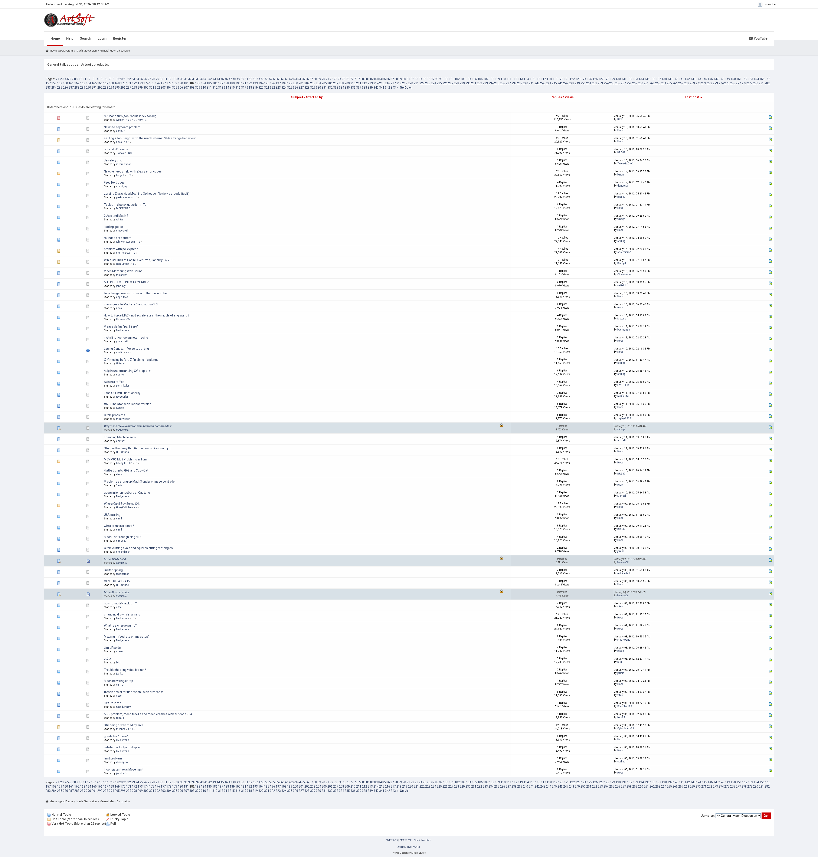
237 (508, 83)
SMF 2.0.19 (392, 840)
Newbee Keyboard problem (122, 127)
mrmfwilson (123, 418)
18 (113, 79)
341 (381, 87)
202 (307, 83)
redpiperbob (122, 573)
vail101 (120, 684)
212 (364, 83)
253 (600, 83)
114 (526, 79)
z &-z (107, 658)
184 (203, 83)
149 (727, 79)
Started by (314, 97)
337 (358, 87)
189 (232, 83)
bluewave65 (123, 319)
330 (318, 87)
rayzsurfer (122, 396)
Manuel (621, 495)
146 (710, 79)
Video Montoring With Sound (123, 271)
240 (525, 83)
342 (387, 87)
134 (641, 79)
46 (226, 79)
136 (652, 79)
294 (111, 87)
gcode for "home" (116, 736)
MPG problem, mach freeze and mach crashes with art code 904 (148, 714)
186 (214, 83)
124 (583, 79)
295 (117, 87)
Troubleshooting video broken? (125, 670)
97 (432, 79)
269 (692, 83)
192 (249, 83)
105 (474, 79)
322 (272, 87)
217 (393, 83)
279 (749, 83)
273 (715, 83)
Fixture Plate (112, 703)
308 (191, 87)
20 (121, 79)
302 (157, 87)
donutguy (121, 186)
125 (589, 79)
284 (53, 87)
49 (238, 79)
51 (246, 79)
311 (209, 87)
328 (307, 87)
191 (243, 83)
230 (468, 83)
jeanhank (121, 773)
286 (65, 87)
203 (312, 83)
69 (319, 79)
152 (744, 79)
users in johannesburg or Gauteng (127, 492)
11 (84, 79)
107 (485, 79)
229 (462, 83)
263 (657, 83)
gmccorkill (122, 230)
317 (243, 87)
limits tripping (113, 570)
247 (565, 83)
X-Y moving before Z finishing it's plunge (131, 359)
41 (206, 79)
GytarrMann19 (625, 728)
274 (721, 83)
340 (376, 87)
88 (396, 79)
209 (347, 83)
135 (647, 79)
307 (186, 87)
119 (554, 79)
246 (560, 83)
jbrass (621, 551)
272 (709, 83)
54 (258, 79)
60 (283, 79)
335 (347, 87)
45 (222, 79)
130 (618, 79)
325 (289, 87)
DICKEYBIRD (123, 208)
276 (732, 83)
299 (140, 87)
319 (255, 87)
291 (94, 87)
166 (99, 83)
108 (491, 79)
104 (468, 79)
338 (364, 87)
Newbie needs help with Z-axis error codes (133, 171)
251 (588, 83)
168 (111, 83)
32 (169, 79)
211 (358, 83)
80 (364, 79)
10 (80, 79)
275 (726, 83)
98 (436, 79)
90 (404, 79)
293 (105, 87)
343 (393, 87)
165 (94, 83)
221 (416, 83)
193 (255, 83)
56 (266, 79)
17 (109, 79)
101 (451, 79)
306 (180, 87)
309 (197, 87)
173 (140, 83)
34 (177, 79)
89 (400, 79)
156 (767, 79)
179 (174, 83)
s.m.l (119, 518)
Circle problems (114, 415)
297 (128, 87)
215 (381, 83)
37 (190, 79)
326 (295, 87)
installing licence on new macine (126, 337)
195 (266, 83)
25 (141, 79)
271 (703, 83)
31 (165, 79)
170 (122, 83)
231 (473, 83)
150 (733, 79)
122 (572, 79)
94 (420, 79)
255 (611, 83)
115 (531, 79)
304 (168, 87)
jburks (119, 673)
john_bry (121, 286)
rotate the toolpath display (122, 747)
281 (761, 83)
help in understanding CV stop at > (127, 370)
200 (295, 83)
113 (520, 79)
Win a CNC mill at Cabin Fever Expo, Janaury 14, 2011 (139, 260)
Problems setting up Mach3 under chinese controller (140, 481)
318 (249, 87)
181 (186, 83)
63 (295, 79)
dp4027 (120, 130)
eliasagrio (122, 762)
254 (606, 83)
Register (120, 38)
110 (503, 79)
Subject (297, 97)
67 (311, 79)
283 (48, 87)
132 (629, 79)
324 (284, 87)
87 (392, 79)
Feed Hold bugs (114, 182)
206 (330, 83)
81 (368, 79)
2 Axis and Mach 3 (116, 215)
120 (560, 79)
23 (133, 79)
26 (145, 79)
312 (214, 87)
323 (278, 87)
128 (606, 79)
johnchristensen (125, 241)
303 (163, 87)
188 (226, 83)
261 (646, 83)
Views (569, 97)
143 (693, 79)
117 (543, 79)
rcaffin (119, 352)
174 (145, 83)
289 (82, 87)
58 (275, 79)
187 (220, 83)
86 (388, 79)
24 (137, 79)
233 (485, 83)
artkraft (120, 441)
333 (335, 87)
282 (767, 83)
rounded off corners (117, 238)
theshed (120, 729)
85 (384, 79)
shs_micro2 (123, 252)
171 (128, 83)
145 (704, 79)
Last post (692, 97)
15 (100, 79)
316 (238, 87)
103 (462, 79)
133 (635, 79)
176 (157, 83)
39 (198, 79)
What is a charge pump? (120, 625)
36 (185, 79)
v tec (118, 607)
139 (670, 79)
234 (491, 83)
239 (519, 83)
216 (387, 83)
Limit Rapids (112, 647)
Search (85, 38)
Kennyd (621, 263)
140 (675, 79)
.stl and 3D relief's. (116, 149)
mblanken (121, 274)
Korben (120, 407)
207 (335, 83)
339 (370, 87)
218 (399, 83)
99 (440, 79)
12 (88, 79)
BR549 (621, 152)
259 (634, 83)
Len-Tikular (122, 385)
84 (380, 79)
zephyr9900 (624, 418)
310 (203, 87)
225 (439, 83)
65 (303, 79)
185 (209, 83)
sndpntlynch (123, 551)
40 (202, 79)
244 (548, 83)
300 (145, 87)
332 (330, 87)
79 (359, 79)
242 (537, 83)
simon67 (121, 540)
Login (102, 38)
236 (502, 83)
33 (173, 79)
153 (750, 79)
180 (180, 83)
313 (220, 87)
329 (312, 87)
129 (612, 79)
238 (514, 83)
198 (284, 83)
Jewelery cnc (113, 160)
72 (331, 79)
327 (301, 87)
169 (117, 83)
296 (122, 87)
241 (531, 83)
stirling (621, 241)
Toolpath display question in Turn (126, 204)
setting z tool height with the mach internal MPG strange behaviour (150, 138)
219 (404, 83)
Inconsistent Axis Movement (123, 769)
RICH (620, 119)
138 (664, 79)
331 (324, 87)
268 (686, 83)
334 (341, 87)
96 (428, 79)
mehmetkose (123, 164)
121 (566, 79)
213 (370, 83)
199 (289, 83)
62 (291, 79)
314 (226, 87)
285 (59, 87)
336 (353, 87)
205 (324, 83)
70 (323, 79)
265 (669, 83)
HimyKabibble (123, 507)
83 (376, 79)
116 (537, 79)
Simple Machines (422, 840)
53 (254, 79)
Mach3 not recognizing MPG (123, 537)
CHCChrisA (122, 452)
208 (341, 83)
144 (698, 79)
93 (416, 79)
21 (125, 79)
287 (71, 87)
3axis (119, 485)
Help (69, 38)
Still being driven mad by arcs (124, 725)
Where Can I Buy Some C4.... (122, 503)
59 (279, 79)
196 (272, 83)
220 (410, 83)
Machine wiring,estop (118, 681)
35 (181, 79)
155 (762, 79)
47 (230, 79)
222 (422, 83)
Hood (620, 130)
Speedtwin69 (123, 706)
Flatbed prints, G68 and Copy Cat (126, 470)
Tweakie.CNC (124, 153)
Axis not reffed (114, 382)
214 (376, 83)
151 (739, 79)
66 (307, 79)
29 (157, 79)
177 (163, 83)
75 (343, 79)
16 (105, 79)
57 (270, 79)
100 (445, 79)
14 (96, 79)
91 (408, 79)
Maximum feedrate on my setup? (127, 636)
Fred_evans (122, 330)
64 (299, 79)
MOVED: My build (115, 559)
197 (278, 83)
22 (129, 79)
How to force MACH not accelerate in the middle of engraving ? (146, 315)
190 (238, 83)
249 (577, 83)
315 (232, 87)
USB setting (112, 514)
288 (76, 87)
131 (623, 79)
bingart (120, 175)
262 (652, 83)
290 (88, 87)
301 (151, 87)
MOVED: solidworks (116, 592)
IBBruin (120, 363)
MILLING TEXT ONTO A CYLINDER (126, 282)
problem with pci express (121, 249)
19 (117, 79)
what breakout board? (119, 526)
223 (427, 83)
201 (301, 83)
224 (433, 83)
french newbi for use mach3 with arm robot (133, 692)
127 (600, 79)
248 (571, 83)
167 (105, 83)
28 (153, 79)
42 (210, 79)
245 (554, 83)
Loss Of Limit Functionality (122, 393)
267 (680, 83)
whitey (120, 219)
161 (71, 83)
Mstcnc (621, 318)
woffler (120, 119)
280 (755, 83)
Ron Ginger (122, 263)
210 (353, 83)
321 (266, 87)
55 (262, 79)
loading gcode (113, 227)
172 (134, 83)
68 (315, 79)
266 (675, 83)
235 (496, 83)
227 (450, 83)
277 (738, 83)
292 (99, 87)
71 (327, 79)
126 (595, 79)
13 (92, 79)
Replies (556, 97)
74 (339, 79)
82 (372, 79)
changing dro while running (122, 614)
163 (82, 83)
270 (698, 83)
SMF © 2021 (406, 840)
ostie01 (621, 285)
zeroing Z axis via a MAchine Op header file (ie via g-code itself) (146, 193)
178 (168, 83)
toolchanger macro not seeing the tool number (136, 293)
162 (76, 83)
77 (351, 79)
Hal (619, 739)
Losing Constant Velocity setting (126, 348)
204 (318, 83)
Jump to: (708, 816)
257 (623, 83)
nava (119, 142)
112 (514, 79)
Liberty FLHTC (124, 463)
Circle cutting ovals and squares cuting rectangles (138, 548)
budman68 (623, 329)
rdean (119, 651)
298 (134, 87)
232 (479, 83)
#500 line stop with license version (127, 404)
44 (218, 79)
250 (583, 83)
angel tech (122, 297)
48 (234, 79)
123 (577, 79)
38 (194, 79)
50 (242, 79)
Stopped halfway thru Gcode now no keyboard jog (137, 448)
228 (456, 83)
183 (197, 83)
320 (261, 87)
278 (744, 83)
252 (594, 83)
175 (151, 83)
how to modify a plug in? (120, 603)
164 (88, 83)
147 (716, 79)
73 (335, 79)
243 (542, 83)
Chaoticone (624, 274)
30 (161, 79)
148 (721, 79)
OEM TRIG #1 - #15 (117, 581)
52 (250, 79)
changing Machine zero (120, 437)
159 (59, 83)
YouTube (760, 38)
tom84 (120, 717)
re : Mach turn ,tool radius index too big (130, 116)
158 (53, 83)
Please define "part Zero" (121, 326)
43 (214, 79)
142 (687, 79)
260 (640, 83)
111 (508, 79)
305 (174, 87)
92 (412, 79)
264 (663, 83)
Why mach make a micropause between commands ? (137, 426)
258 (629, 83)
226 (445, 83)
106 (480, 79)
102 (457, 79)
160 (65, 83)
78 (355, 79)
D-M (118, 662)
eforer (119, 474)
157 (48, 83)
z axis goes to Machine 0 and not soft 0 (131, 304)
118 (549, 79)
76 (347, 79)
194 (261, 83)
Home (55, 38)
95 (424, 79)
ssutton (120, 374)
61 (287, 79)
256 (617, 83)
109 (497, 79)
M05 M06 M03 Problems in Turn (125, 459)
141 (681, 79)
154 (756, 79)
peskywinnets (124, 197)
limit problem (113, 758)
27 (149, 79)
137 (658, 79)
